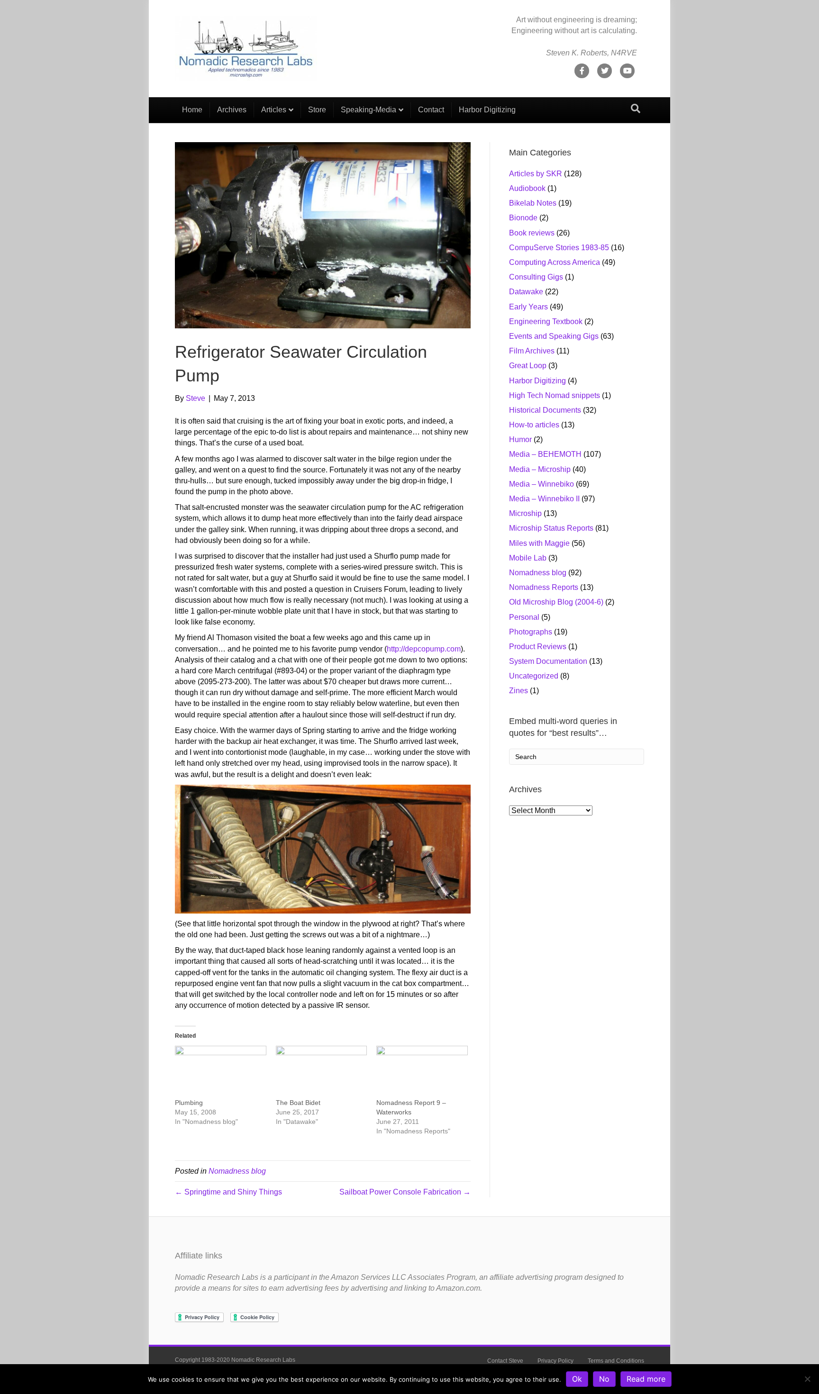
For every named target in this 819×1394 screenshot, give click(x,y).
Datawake (526, 292)
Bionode (523, 218)
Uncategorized (533, 676)
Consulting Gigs (536, 277)
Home (192, 110)
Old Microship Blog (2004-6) (556, 602)
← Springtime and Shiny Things (228, 1192)
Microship (525, 513)
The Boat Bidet (298, 1102)
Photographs (530, 632)
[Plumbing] (220, 1072)
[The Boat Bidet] (321, 1072)
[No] (807, 1379)
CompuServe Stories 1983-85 (559, 248)
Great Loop (527, 366)
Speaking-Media (368, 110)
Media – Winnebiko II (544, 499)
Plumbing (189, 1102)
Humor (520, 439)
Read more (646, 1379)
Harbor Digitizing (487, 110)
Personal (524, 617)
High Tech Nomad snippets (554, 395)
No (604, 1379)
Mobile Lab (527, 558)
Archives (231, 110)
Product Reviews (537, 647)
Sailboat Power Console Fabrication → (405, 1192)
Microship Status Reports (551, 528)
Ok (577, 1379)
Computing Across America (554, 262)
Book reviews (532, 233)
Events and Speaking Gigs (554, 336)
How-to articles (534, 425)
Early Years (528, 307)
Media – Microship (540, 469)
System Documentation (548, 661)
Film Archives (532, 351)
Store (317, 110)
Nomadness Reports (543, 587)
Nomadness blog (237, 1171)
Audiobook (527, 188)
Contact (431, 110)
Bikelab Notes (532, 203)
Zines (518, 691)
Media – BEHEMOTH (545, 454)
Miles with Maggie (539, 543)
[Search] (635, 108)
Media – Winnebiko (541, 484)
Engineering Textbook (545, 321)
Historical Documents (545, 410)
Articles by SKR (535, 174)
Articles (273, 110)
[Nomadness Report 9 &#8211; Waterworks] (422, 1072)
